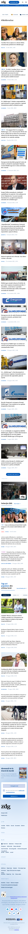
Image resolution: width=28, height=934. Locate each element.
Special (3, 864)
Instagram (20, 909)
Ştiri (2, 821)
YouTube (11, 909)
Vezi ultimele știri (21, 588)
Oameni (15, 868)
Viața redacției (17, 846)
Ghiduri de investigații (7, 887)
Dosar (2, 546)
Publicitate (4, 815)
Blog (2, 840)
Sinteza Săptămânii (6, 563)
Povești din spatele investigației (9, 885)
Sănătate (11, 843)
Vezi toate (5, 14)
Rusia (16, 595)
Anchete (3, 874)
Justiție (3, 140)
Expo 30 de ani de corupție (13, 870)
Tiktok (18, 913)
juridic (2, 852)
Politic (3, 47)
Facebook (16, 909)
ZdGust (3, 857)
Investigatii (5, 878)
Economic (3, 79)
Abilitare (3, 868)
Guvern (6, 595)
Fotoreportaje (22, 868)
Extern (22, 825)
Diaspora (3, 846)
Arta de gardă (12, 848)
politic (7, 852)
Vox (13, 874)
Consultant (4, 851)
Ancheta (3, 234)
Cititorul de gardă (22, 848)
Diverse (3, 828)
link (4, 494)
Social (3, 261)
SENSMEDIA (16, 929)
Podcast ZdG (18, 843)
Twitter (14, 913)
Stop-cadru (18, 874)
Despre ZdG (4, 813)
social (11, 852)
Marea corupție (14, 882)
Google (9, 913)
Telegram (7, 909)
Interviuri (4, 689)
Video (3, 832)
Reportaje (9, 868)
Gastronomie (4, 848)
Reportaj (8, 874)
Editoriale (9, 846)
